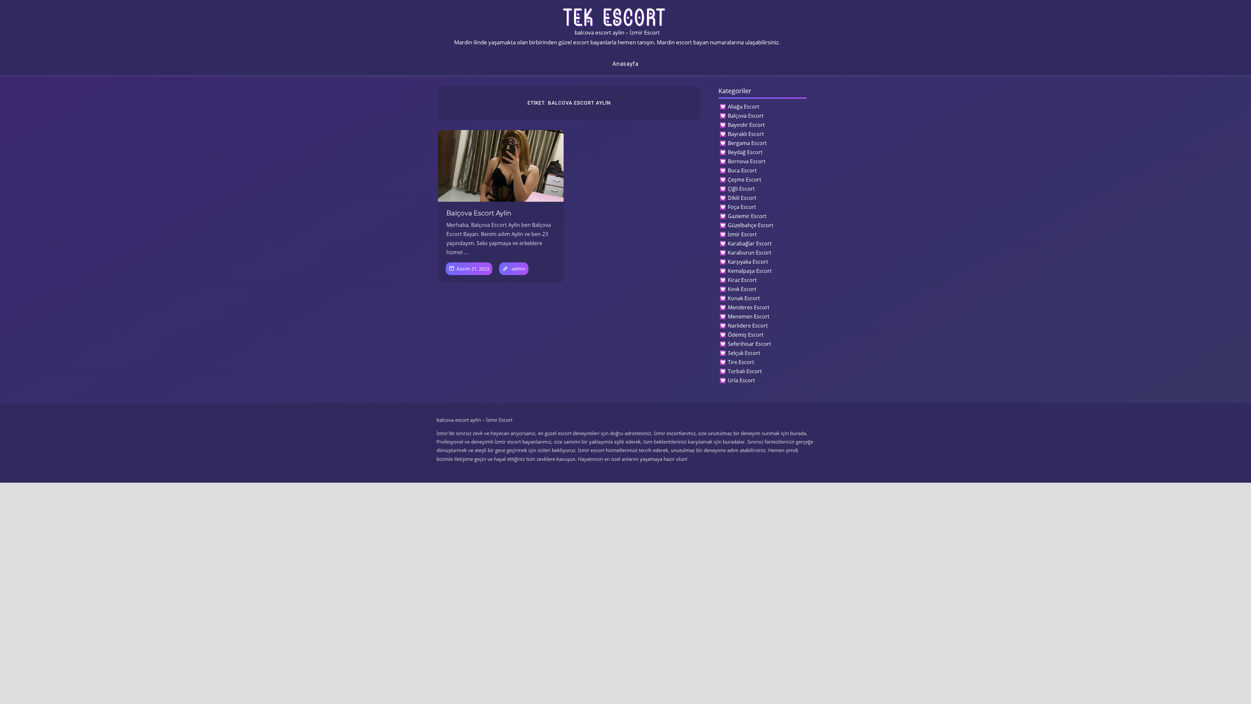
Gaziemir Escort (747, 216)
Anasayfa (625, 63)
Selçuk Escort (744, 353)
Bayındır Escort (746, 124)
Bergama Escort (747, 143)
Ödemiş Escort (746, 334)
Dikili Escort (742, 197)
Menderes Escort (748, 307)
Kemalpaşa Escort (750, 270)
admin (518, 269)
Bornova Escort (747, 161)
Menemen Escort (748, 316)
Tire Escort (741, 362)
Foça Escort (742, 207)
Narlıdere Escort (748, 325)
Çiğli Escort (741, 188)
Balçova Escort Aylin (478, 213)
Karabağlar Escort (750, 243)
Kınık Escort (742, 289)
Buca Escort (742, 170)
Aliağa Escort (743, 106)
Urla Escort (741, 380)
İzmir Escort (742, 234)
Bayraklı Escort (746, 134)
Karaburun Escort (749, 252)
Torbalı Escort (745, 371)
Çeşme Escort (744, 179)
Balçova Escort (746, 115)
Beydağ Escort (745, 152)
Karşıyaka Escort (748, 261)
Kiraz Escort (742, 280)
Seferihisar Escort (749, 343)
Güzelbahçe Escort (750, 225)
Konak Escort (744, 298)
